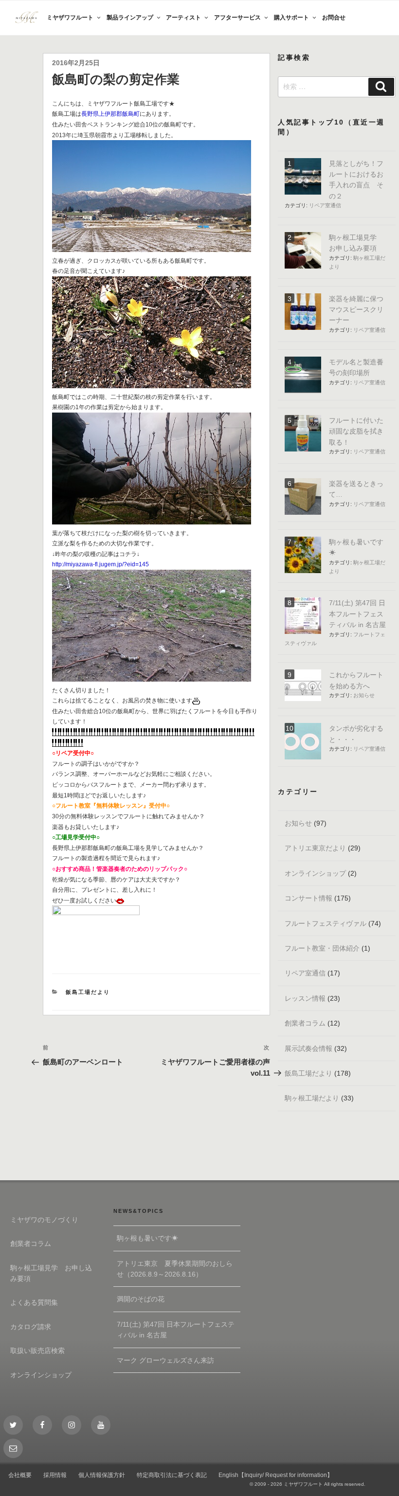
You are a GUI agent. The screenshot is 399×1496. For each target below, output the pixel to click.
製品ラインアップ (130, 17)
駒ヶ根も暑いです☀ (147, 1238)
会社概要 (20, 1475)
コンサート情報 (308, 898)
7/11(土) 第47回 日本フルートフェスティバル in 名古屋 (357, 614)
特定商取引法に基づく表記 (172, 1475)
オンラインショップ (315, 873)
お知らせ (364, 695)
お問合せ (333, 17)
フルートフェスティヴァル (325, 923)
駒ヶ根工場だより (312, 1098)
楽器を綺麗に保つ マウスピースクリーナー (356, 309)
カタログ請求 (30, 1327)
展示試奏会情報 (308, 1048)
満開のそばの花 (140, 1299)
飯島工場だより (88, 992)
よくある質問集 (34, 1302)
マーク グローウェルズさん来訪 (165, 1360)
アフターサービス (237, 17)
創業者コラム (305, 1023)
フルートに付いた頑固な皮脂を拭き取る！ (356, 431)
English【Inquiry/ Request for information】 (275, 1475)
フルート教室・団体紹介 (322, 948)
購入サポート (291, 17)
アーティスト (183, 17)
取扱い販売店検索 (37, 1350)
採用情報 (55, 1475)
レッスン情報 (305, 998)
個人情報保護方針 (101, 1475)
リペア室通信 (325, 205)
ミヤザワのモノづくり (44, 1220)
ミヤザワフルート (70, 17)
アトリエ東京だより (315, 848)
